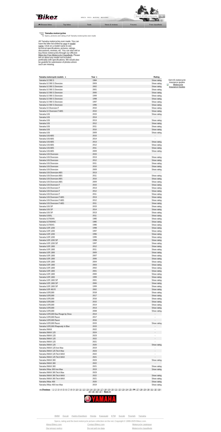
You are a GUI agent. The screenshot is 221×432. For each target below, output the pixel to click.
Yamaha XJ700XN (46, 219)
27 (138, 389)
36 (97, 392)
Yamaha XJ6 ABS (46, 136)
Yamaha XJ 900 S (46, 80)
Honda (93, 416)
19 (109, 389)
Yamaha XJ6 (44, 114)
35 (93, 392)
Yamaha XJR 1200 (47, 228)
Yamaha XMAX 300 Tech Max (51, 372)
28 (141, 389)
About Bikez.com (54, 424)
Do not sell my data (96, 428)
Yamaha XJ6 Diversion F (49, 185)
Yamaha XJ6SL (45, 215)
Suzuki (122, 416)
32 (155, 389)
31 (152, 389)
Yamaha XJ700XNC (47, 222)
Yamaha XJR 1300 (47, 246)
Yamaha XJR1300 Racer (49, 317)
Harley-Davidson (79, 416)
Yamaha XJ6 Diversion (48, 154)
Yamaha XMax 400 (47, 381)
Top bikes (67, 25)
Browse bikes (46, 25)
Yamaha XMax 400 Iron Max (51, 385)
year (65, 44)
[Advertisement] (80, 7)
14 (91, 389)
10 (77, 389)
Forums (133, 25)
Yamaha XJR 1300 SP (48, 280)
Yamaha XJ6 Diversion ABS (50, 172)
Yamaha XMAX (45, 329)
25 (130, 389)
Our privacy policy (54, 428)
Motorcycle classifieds (142, 428)
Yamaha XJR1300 (46, 292)
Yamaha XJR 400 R (47, 289)
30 (148, 389)
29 (145, 389)
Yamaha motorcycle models (51, 77)
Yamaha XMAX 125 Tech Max (51, 351)
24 (127, 389)
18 (105, 389)
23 (123, 389)
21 (116, 389)
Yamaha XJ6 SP (46, 206)
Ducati (66, 416)
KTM (113, 416)
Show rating (157, 80)
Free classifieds (155, 25)
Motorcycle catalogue (142, 424)
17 (102, 389)
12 (84, 389)
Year (93, 77)
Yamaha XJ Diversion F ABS (51, 111)
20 (113, 389)
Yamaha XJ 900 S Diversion (51, 83)
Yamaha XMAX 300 (47, 360)
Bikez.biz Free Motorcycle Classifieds (55, 55)
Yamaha (142, 416)
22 (120, 389)
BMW (57, 416)
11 (80, 389)
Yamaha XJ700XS (46, 225)
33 (159, 389)
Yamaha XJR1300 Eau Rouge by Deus (55, 314)
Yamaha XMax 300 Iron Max (51, 369)
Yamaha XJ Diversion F (49, 108)
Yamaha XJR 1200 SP (48, 240)
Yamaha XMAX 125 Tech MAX (52, 354)
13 (87, 389)
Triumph (131, 416)
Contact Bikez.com (95, 424)
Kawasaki (103, 416)
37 (100, 392)
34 (90, 392)
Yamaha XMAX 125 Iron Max (51, 348)
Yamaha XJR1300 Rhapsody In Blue (54, 326)
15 (95, 389)
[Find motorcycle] (162, 16)
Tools (89, 25)
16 (98, 389)
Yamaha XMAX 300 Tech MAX (52, 375)
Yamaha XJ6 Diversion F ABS (51, 197)
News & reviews (111, 25)
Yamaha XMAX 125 (47, 332)
